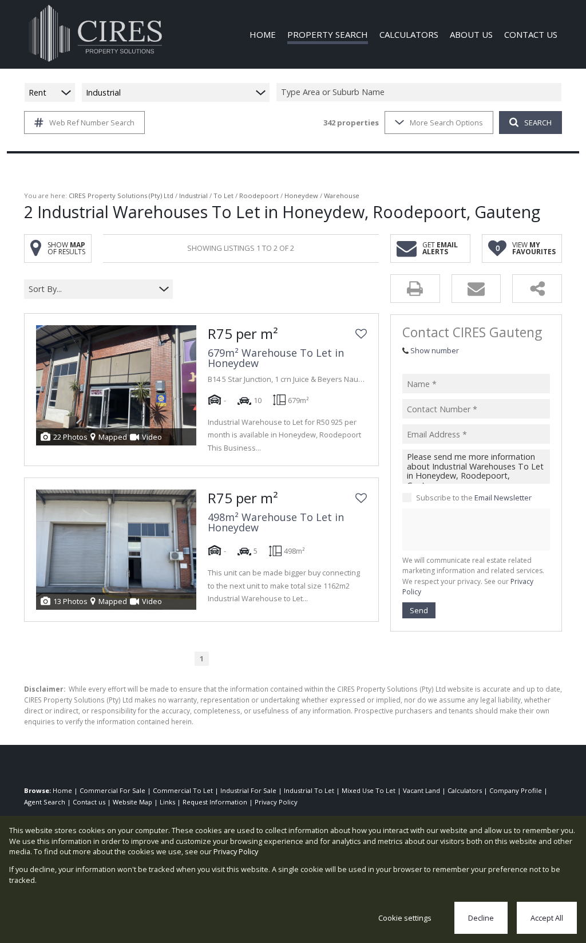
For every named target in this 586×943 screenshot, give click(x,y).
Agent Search (44, 802)
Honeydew (301, 195)
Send (419, 610)
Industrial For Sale (248, 790)
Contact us (89, 802)
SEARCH (538, 122)
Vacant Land (421, 790)
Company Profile (515, 790)
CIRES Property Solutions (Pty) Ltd (121, 195)
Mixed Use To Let (368, 790)
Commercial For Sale (112, 790)
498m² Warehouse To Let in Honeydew (276, 522)
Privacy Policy (276, 802)
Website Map (132, 802)
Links (167, 802)
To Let (223, 195)
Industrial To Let (309, 790)
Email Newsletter (503, 497)
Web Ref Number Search (91, 122)
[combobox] (420, 92)
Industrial (193, 195)
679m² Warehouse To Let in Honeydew (276, 358)
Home (62, 790)
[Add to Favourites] (361, 334)
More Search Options (446, 122)
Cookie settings (404, 918)
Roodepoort (259, 195)
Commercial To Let (183, 790)
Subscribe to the (474, 497)
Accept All (546, 918)
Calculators (465, 790)
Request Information (215, 802)
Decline (481, 918)
